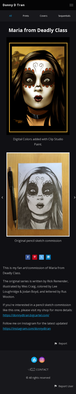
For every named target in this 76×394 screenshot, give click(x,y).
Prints (26, 15)
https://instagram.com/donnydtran (27, 328)
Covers (43, 15)
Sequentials (64, 15)
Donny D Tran (14, 5)
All (10, 15)
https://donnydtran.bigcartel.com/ (26, 315)
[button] (61, 343)
